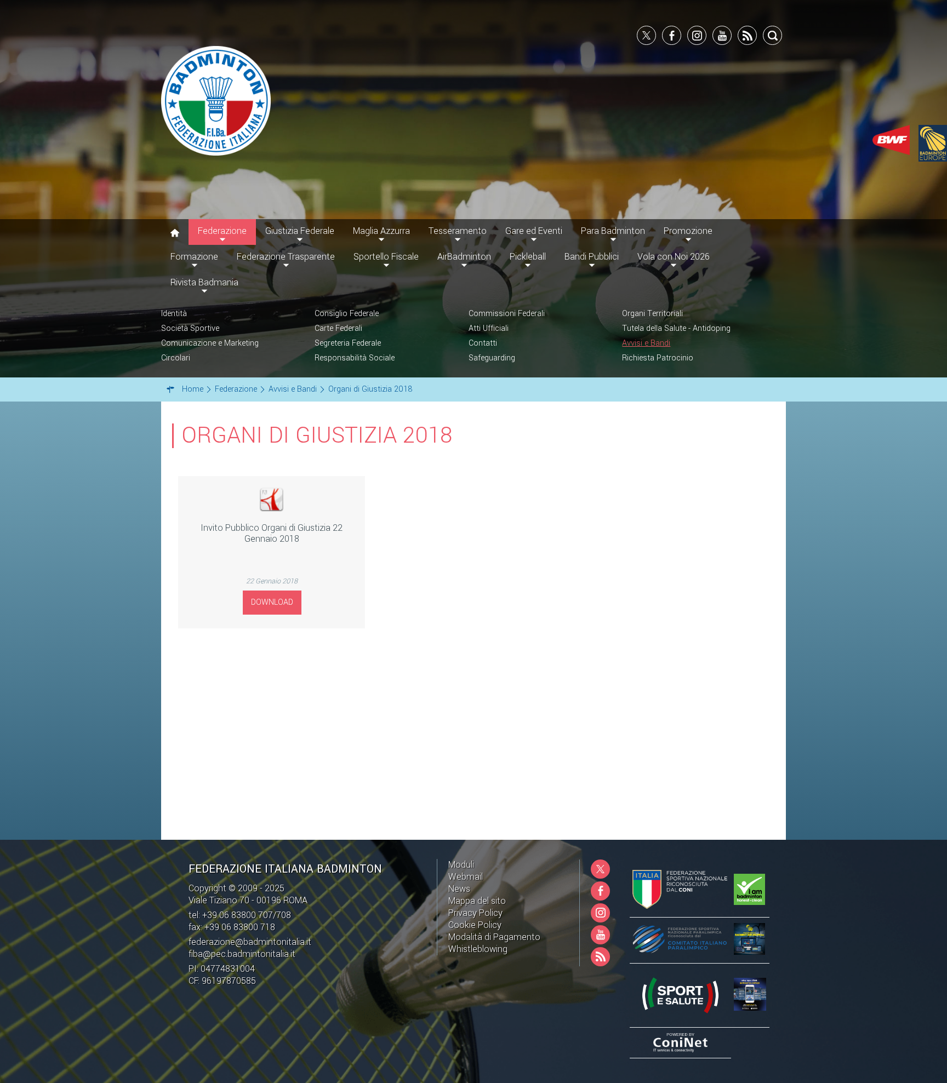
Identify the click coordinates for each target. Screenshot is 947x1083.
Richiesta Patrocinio (657, 358)
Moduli (461, 864)
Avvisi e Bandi (646, 343)
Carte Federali (338, 328)
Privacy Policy (475, 913)
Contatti (483, 343)
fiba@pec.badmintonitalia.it (242, 954)
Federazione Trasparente (286, 256)
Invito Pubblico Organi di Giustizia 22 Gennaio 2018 (272, 533)
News (459, 889)
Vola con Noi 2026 (673, 256)
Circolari (175, 358)
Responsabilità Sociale (355, 358)
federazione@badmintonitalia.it (250, 942)
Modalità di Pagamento (494, 937)
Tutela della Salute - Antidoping (676, 328)
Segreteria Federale (348, 343)
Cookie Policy (474, 925)
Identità (174, 313)
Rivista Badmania (204, 282)
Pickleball (528, 256)
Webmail (465, 876)
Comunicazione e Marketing (210, 343)
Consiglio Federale (347, 313)
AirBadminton (464, 256)
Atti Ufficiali (489, 328)
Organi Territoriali (652, 313)
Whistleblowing (477, 949)
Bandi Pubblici (591, 256)
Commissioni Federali (507, 313)
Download (272, 602)
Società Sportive (190, 328)
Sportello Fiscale (386, 256)
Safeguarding (492, 358)
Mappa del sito (477, 901)
